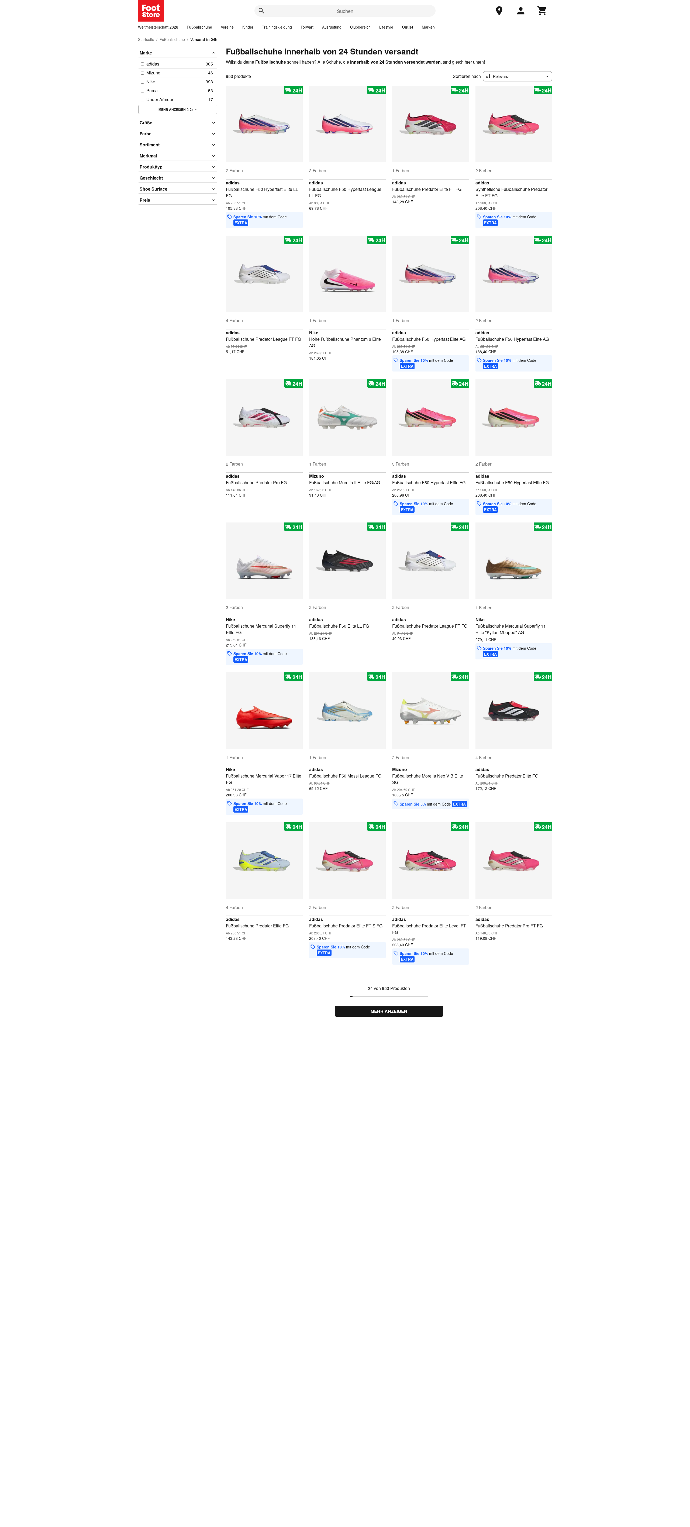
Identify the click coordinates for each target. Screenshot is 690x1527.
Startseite (146, 39)
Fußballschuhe (199, 27)
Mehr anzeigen (389, 1011)
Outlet (407, 27)
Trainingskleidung (277, 27)
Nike (313, 332)
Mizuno (316, 476)
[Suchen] (261, 11)
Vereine (227, 27)
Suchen (345, 10)
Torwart (307, 27)
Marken (428, 27)
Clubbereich (360, 27)
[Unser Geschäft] (499, 10)
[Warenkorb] (542, 10)
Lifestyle (386, 27)
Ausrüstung (331, 27)
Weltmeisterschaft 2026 (158, 27)
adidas (233, 183)
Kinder (247, 27)
